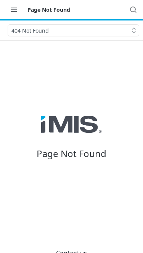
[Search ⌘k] (133, 9)
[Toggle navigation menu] (14, 9)
